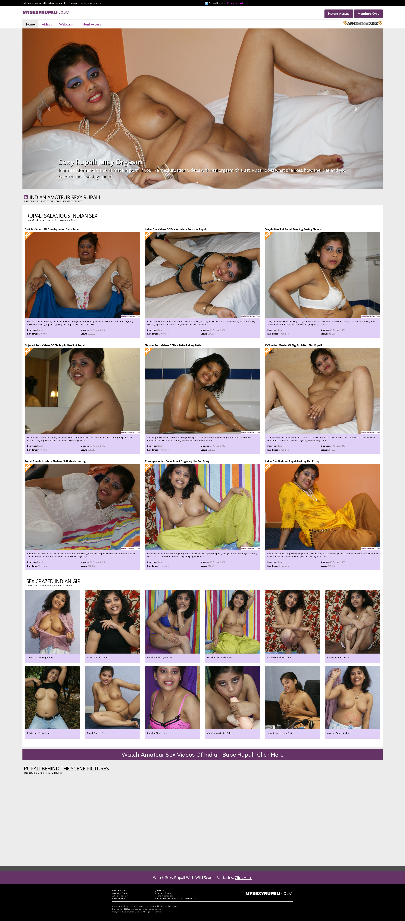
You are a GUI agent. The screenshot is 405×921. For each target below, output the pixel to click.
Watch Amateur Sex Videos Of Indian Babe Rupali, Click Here (203, 754)
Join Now (159, 890)
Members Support (163, 893)
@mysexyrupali (235, 3)
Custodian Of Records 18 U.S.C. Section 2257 (176, 898)
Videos (47, 24)
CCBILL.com (129, 909)
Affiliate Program (120, 896)
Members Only (368, 14)
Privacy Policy (118, 898)
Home (30, 24)
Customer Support (120, 893)
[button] (49, 108)
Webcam (66, 24)
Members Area (119, 890)
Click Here (243, 877)
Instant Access (338, 14)
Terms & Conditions (164, 896)
